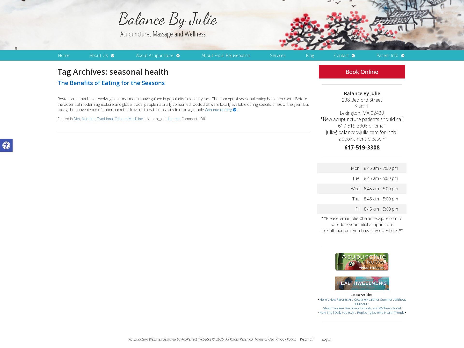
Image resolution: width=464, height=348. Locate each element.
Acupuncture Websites (145, 339)
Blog (310, 55)
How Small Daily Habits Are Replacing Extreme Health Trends (361, 312)
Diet (77, 118)
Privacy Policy (285, 339)
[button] (6, 145)
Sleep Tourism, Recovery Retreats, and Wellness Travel (362, 308)
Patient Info (387, 55)
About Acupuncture (155, 55)
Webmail (306, 339)
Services (278, 55)
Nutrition (88, 118)
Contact (341, 55)
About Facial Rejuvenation (226, 55)
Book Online (362, 72)
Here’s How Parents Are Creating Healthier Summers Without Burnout (363, 301)
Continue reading (219, 109)
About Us (99, 55)
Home (64, 55)
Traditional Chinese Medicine (120, 118)
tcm (177, 118)
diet (170, 118)
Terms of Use (264, 339)
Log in (326, 339)
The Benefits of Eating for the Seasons (111, 83)
